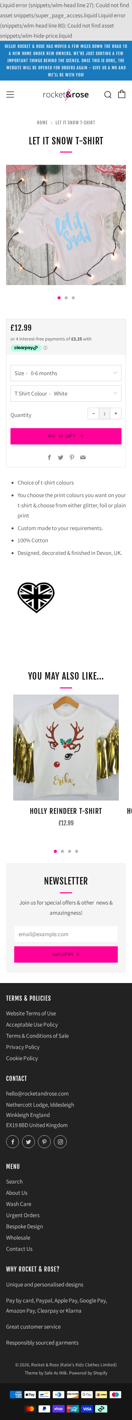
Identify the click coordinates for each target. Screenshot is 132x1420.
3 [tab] (69, 851)
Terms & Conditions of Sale (37, 1035)
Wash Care (18, 1204)
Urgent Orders (23, 1215)
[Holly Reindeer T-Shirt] (66, 748)
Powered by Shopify (88, 1373)
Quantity (20, 415)
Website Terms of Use (31, 1013)
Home (42, 122)
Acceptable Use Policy (32, 1024)
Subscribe (63, 954)
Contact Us (19, 1248)
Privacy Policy (23, 1047)
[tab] (59, 297)
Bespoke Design (24, 1226)
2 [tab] (62, 851)
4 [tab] (76, 851)
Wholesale (18, 1237)
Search (14, 1181)
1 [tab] (55, 851)
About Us (16, 1192)
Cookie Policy (22, 1058)
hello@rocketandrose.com (37, 1093)
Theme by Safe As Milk (46, 1373)
